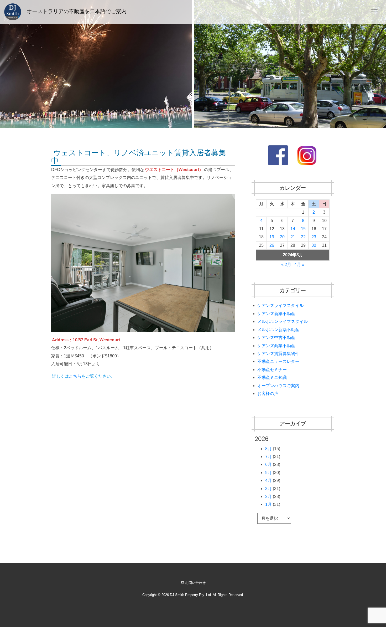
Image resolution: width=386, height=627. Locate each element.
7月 (268, 456)
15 (303, 229)
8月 (268, 448)
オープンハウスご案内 (278, 385)
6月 (268, 464)
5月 (268, 472)
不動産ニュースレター (278, 361)
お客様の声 (267, 393)
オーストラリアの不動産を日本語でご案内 (76, 11)
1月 (268, 504)
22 (303, 237)
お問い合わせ (195, 583)
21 (292, 237)
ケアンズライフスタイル (280, 305)
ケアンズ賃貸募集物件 (278, 353)
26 (271, 245)
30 (313, 245)
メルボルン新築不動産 (278, 329)
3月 (268, 488)
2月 (268, 496)
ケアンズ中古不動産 (276, 337)
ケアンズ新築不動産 (276, 313)
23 (313, 237)
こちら (75, 376)
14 (292, 229)
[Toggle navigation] (374, 12)
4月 (268, 480)
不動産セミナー (272, 369)
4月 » (299, 264)
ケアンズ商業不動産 (276, 345)
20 (282, 237)
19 (271, 237)
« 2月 (286, 264)
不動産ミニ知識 (272, 377)
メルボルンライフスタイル (282, 321)
